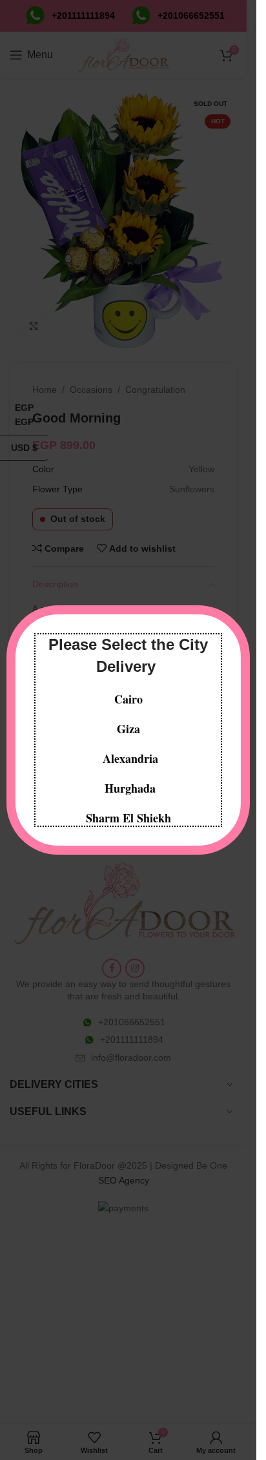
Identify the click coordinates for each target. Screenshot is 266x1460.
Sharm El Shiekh (128, 817)
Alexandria (130, 758)
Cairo (128, 699)
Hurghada (128, 788)
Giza (128, 728)
